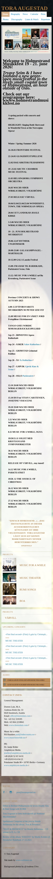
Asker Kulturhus (32, 344)
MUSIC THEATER (30, 577)
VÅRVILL (10, 617)
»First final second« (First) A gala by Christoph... (26, 634)
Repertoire (45, 19)
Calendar (34, 14)
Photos (6, 19)
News (25, 14)
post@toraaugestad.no (26, 792)
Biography (15, 14)
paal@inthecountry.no (25, 734)
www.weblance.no (24, 860)
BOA (22, 600)
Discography (16, 19)
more (7, 638)
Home (5, 14)
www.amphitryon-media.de (16, 765)
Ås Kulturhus (26, 360)
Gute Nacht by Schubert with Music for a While (25, 685)
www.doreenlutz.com (19, 725)
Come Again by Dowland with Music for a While (25, 680)
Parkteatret (28, 376)
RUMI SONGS (28, 589)
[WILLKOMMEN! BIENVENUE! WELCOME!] (26, 28)
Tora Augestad (24, 8)
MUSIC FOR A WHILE (33, 565)
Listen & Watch (31, 19)
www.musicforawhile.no (15, 737)
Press (43, 14)
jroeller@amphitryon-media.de (18, 753)
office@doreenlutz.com (21, 716)
